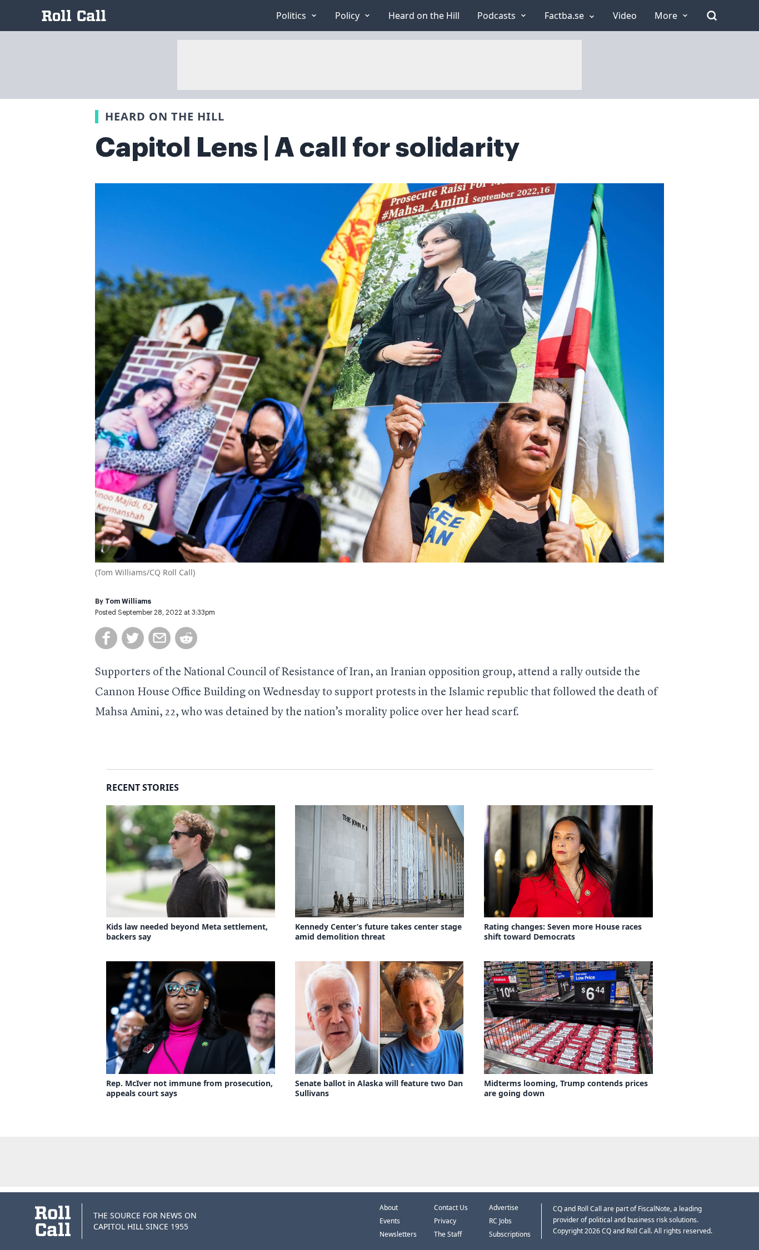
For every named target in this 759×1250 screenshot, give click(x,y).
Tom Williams (128, 601)
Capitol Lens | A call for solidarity (307, 147)
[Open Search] (711, 15)
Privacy (445, 1221)
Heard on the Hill (164, 116)
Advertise (503, 1207)
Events (389, 1221)
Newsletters (398, 1234)
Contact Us (451, 1207)
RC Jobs (500, 1221)
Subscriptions (510, 1234)
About (388, 1207)
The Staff (448, 1234)
